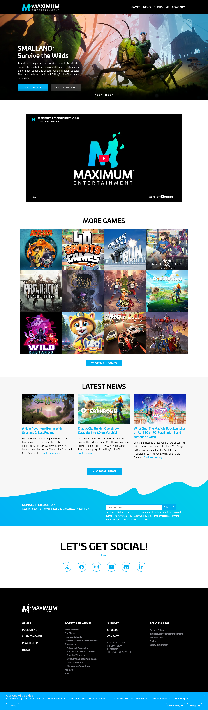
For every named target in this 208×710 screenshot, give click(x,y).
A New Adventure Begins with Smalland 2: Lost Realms (42, 430)
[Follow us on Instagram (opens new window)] (96, 567)
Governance (70, 644)
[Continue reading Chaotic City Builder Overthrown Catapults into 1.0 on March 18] (104, 424)
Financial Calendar (74, 636)
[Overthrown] (167, 291)
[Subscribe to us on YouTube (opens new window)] (111, 567)
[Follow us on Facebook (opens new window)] (81, 567)
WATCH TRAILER (66, 87)
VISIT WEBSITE (33, 87)
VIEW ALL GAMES (106, 363)
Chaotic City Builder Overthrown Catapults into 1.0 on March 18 (99, 430)
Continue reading (51, 453)
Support (113, 623)
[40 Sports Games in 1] (83, 249)
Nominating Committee (78, 666)
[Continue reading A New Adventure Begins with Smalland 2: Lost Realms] (48, 424)
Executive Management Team (82, 658)
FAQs (67, 673)
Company (178, 7)
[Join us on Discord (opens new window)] (126, 567)
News (147, 7)
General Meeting (75, 662)
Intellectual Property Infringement (166, 633)
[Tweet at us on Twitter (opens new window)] (66, 567)
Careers (112, 630)
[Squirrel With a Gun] (125, 249)
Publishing (161, 7)
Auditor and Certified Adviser (81, 651)
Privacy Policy (141, 519)
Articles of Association (78, 647)
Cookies (153, 640)
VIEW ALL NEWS (106, 471)
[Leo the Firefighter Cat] (83, 333)
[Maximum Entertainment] (41, 10)
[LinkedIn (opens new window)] (141, 567)
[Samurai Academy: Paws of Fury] (41, 249)
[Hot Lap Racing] (125, 333)
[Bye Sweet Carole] (83, 291)
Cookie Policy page (180, 698)
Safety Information (159, 644)
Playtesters (30, 643)
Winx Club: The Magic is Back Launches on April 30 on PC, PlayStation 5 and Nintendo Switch (160, 432)
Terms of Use (156, 637)
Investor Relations (78, 623)
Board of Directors (76, 655)
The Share (70, 633)
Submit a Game (32, 636)
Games (135, 7)
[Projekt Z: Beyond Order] (41, 291)
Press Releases (72, 629)
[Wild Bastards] (41, 333)
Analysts (69, 669)
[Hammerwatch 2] (167, 333)
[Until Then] (167, 249)
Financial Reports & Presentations (81, 640)
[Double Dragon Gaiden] (125, 291)
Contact (113, 636)
